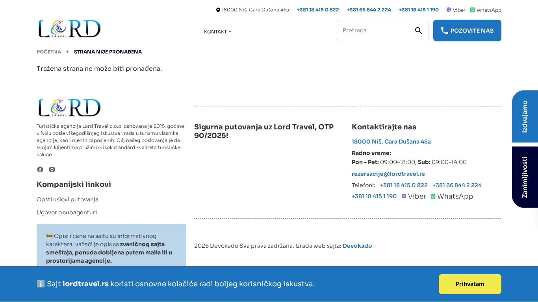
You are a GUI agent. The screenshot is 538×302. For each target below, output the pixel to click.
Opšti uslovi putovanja (67, 199)
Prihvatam (470, 283)
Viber (459, 10)
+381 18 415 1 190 (419, 10)
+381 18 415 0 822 (318, 10)
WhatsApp (489, 10)
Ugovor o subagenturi (67, 212)
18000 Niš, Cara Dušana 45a (255, 10)
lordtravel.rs (86, 284)
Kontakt (215, 32)
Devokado (357, 245)
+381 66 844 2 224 (369, 10)
